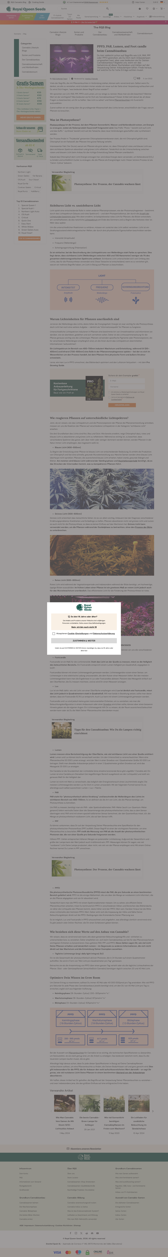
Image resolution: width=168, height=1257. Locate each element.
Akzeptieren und (85, 633)
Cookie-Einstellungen (78, 633)
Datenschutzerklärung (104, 633)
